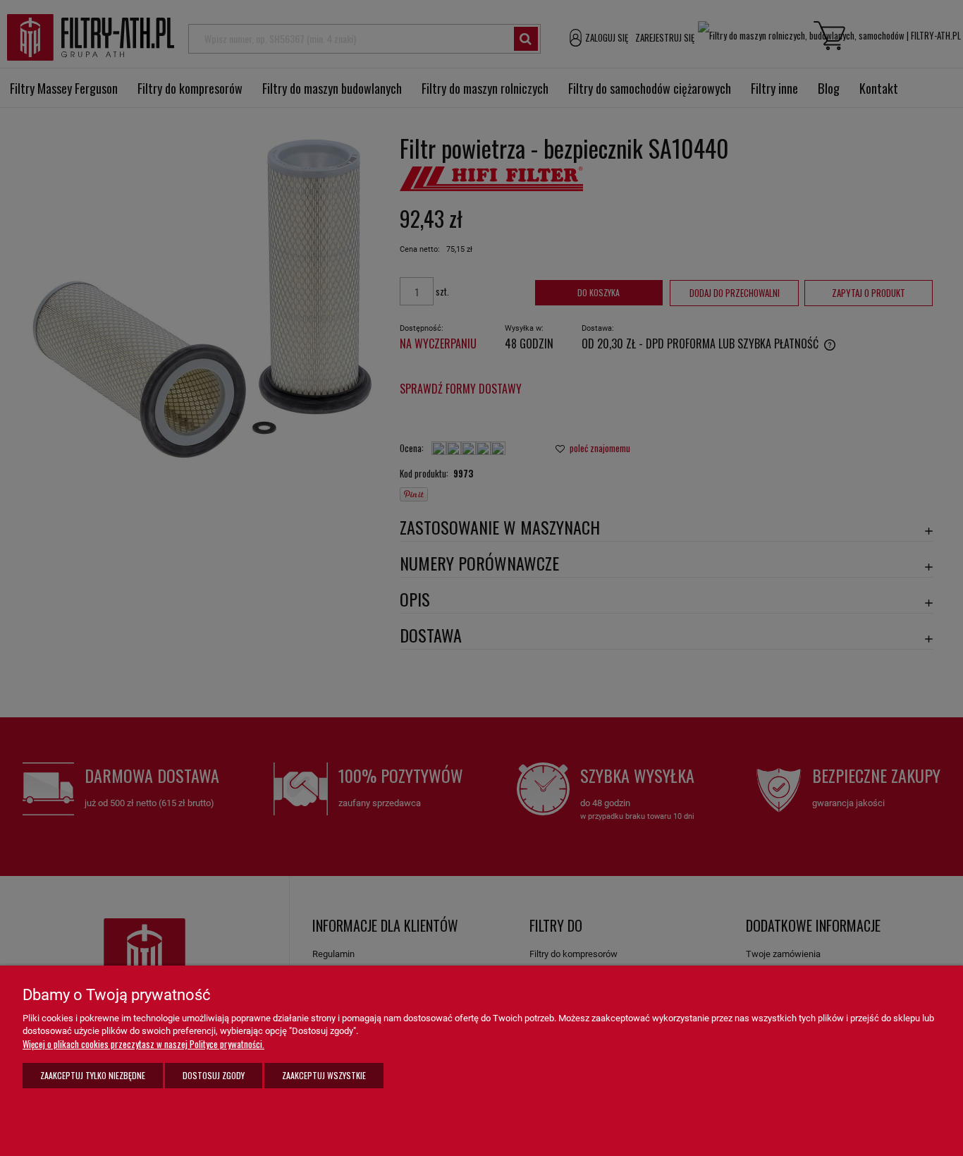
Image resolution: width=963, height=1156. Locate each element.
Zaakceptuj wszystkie (324, 1075)
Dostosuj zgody (214, 1075)
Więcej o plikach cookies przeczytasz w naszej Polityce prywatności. (143, 1044)
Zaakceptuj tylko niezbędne (92, 1075)
